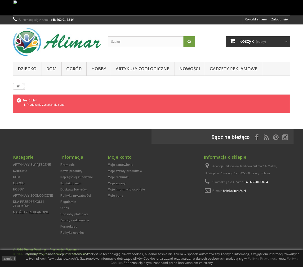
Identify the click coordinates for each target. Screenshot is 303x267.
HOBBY (98, 69)
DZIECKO (27, 69)
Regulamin (68, 202)
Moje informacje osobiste (126, 189)
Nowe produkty (71, 171)
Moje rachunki (118, 177)
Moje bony (115, 195)
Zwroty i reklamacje (74, 220)
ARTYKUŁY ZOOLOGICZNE (142, 69)
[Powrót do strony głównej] (17, 86)
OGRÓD (74, 69)
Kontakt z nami (256, 19)
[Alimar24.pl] (57, 42)
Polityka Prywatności (263, 258)
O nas (64, 208)
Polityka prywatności (75, 195)
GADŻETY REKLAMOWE (233, 69)
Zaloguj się (279, 19)
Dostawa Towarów (73, 189)
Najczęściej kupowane (76, 177)
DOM (51, 69)
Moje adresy (116, 183)
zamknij (9, 258)
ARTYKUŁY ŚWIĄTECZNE (32, 165)
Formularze (68, 226)
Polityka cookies (72, 232)
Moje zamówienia (120, 165)
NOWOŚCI (189, 69)
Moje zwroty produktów (125, 171)
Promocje (67, 165)
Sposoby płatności (74, 214)
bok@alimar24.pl (234, 191)
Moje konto (120, 157)
